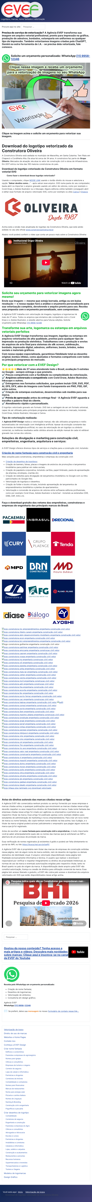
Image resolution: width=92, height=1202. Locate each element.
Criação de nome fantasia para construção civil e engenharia (37, 452)
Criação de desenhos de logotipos (21, 461)
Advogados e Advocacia (15, 1132)
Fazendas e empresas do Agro (18, 1126)
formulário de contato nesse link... (63, 1011)
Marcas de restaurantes (15, 1089)
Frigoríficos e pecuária (14, 1109)
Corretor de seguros (13, 1069)
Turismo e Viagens (13, 1169)
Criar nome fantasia (13, 1048)
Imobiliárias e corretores (15, 1142)
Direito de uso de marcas (15, 1033)
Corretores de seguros (14, 1119)
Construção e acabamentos (16, 1153)
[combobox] (33, 26)
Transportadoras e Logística (17, 1166)
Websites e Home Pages (15, 1037)
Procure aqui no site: (11, 27)
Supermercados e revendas (16, 1163)
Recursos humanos (13, 1159)
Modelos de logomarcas (15, 1173)
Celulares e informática (14, 1146)
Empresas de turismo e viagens (18, 1065)
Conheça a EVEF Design (15, 1045)
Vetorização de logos (13, 1029)
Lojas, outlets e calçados (15, 1149)
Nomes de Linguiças (14, 1099)
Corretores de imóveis (14, 1079)
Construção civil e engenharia (17, 1105)
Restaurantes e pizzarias (15, 1156)
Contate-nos (9, 1041)
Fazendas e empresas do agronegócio (21, 1055)
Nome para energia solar (15, 1092)
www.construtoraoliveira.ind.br (40, 230)
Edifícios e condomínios (15, 1052)
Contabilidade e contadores (16, 1082)
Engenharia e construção (15, 1122)
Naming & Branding (13, 1102)
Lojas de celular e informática (17, 1072)
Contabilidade (11, 1116)
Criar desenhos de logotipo (16, 1112)
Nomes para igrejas (13, 1058)
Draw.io (84, 192)
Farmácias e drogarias (14, 1075)
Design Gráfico (10, 1177)
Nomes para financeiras (15, 1085)
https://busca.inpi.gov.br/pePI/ (35, 844)
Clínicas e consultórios (14, 1062)
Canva (76, 192)
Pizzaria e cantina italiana (16, 1095)
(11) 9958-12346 (34, 323)
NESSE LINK (34, 180)
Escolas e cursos (12, 1136)
